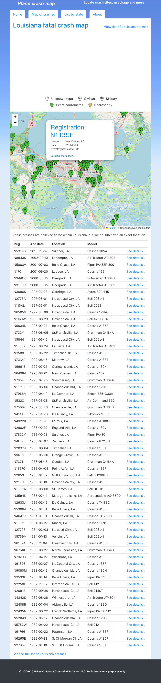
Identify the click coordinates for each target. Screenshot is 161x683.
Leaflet (112, 227)
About (97, 14)
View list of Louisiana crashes (126, 27)
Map (43, 14)
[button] (33, 178)
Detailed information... (62, 156)
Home (17, 14)
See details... (135, 251)
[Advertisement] (80, 60)
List (74, 14)
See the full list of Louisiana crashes (39, 654)
